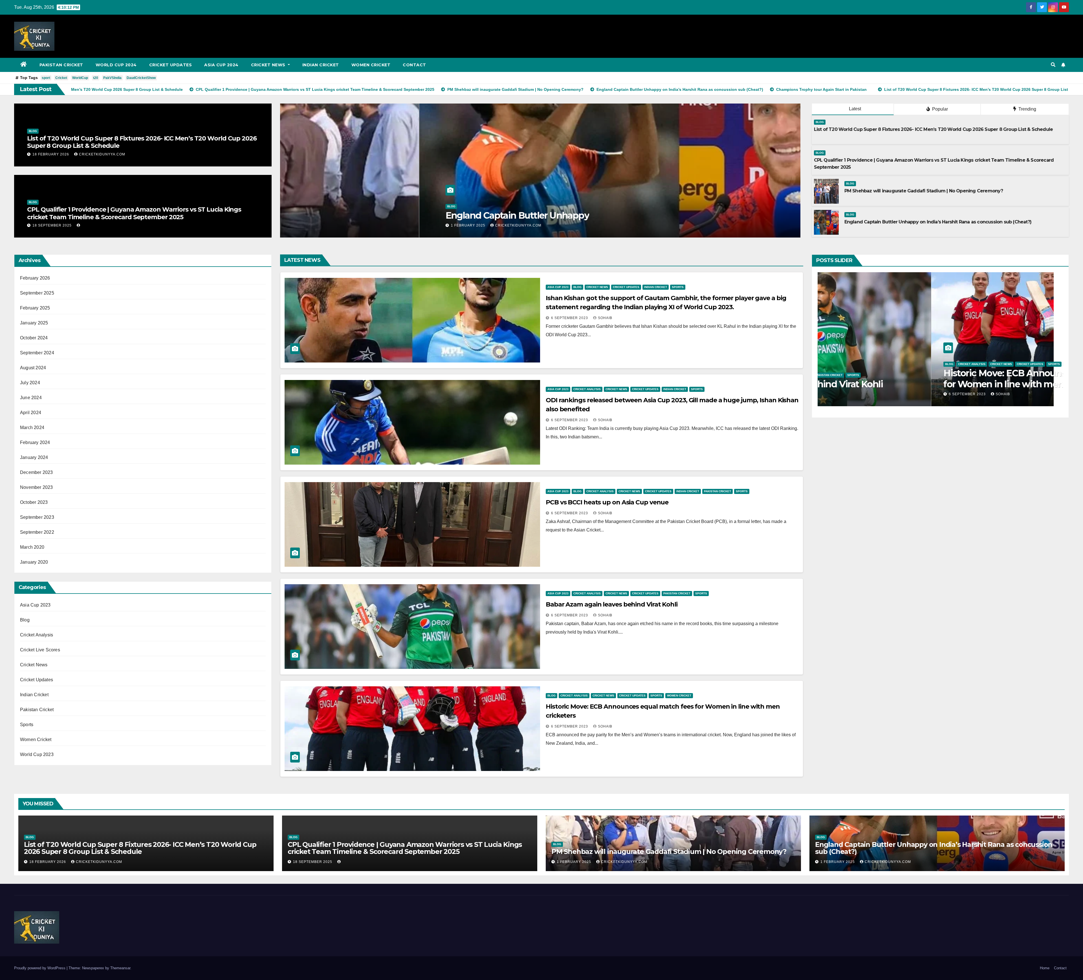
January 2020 (34, 562)
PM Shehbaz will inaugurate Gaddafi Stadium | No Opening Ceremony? (923, 191)
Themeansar (120, 968)
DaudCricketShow (141, 78)
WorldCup (80, 78)
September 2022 (37, 532)
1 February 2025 (329, 225)
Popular (939, 109)
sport (46, 78)
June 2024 (31, 397)
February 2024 (35, 442)
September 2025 (37, 293)
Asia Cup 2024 (221, 64)
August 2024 (33, 367)
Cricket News (269, 64)
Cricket (61, 78)
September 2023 (37, 517)
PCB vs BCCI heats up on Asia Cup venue (607, 502)
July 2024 (30, 382)
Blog (33, 131)
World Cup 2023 (37, 754)
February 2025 (35, 308)
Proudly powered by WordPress (40, 968)
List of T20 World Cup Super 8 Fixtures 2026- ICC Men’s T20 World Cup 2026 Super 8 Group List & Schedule (142, 142)
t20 (95, 78)
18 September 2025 (52, 225)
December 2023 (36, 472)
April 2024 (30, 412)
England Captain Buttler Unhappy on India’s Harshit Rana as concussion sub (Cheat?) (937, 222)
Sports (26, 724)
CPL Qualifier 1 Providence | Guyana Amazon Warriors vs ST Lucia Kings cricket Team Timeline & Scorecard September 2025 (134, 213)
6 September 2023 (570, 318)
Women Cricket (371, 64)
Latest (855, 108)
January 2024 (34, 457)
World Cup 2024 (116, 64)
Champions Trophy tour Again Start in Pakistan (406, 215)
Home (1044, 968)
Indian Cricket (320, 64)
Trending (1026, 109)
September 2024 (37, 352)
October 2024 (34, 337)
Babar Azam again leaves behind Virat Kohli (611, 604)
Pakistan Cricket (61, 64)
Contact (414, 64)
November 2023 (36, 487)
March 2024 (32, 427)
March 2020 (32, 547)
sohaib (605, 318)
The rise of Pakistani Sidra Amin (897, 384)
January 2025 (34, 322)
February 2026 (35, 278)
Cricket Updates (170, 64)
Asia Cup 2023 (35, 605)
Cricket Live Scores (40, 649)
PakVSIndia (112, 78)
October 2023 (34, 502)
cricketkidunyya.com (102, 154)
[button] (1053, 64)
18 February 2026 (51, 154)
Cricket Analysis (36, 634)
